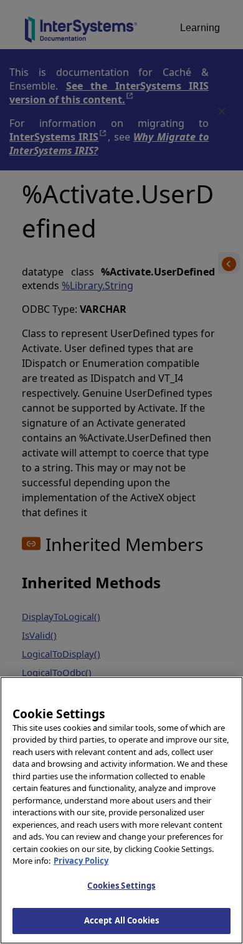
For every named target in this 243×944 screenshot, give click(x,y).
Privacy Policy (81, 860)
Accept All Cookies (121, 920)
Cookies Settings (121, 885)
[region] (121, 810)
